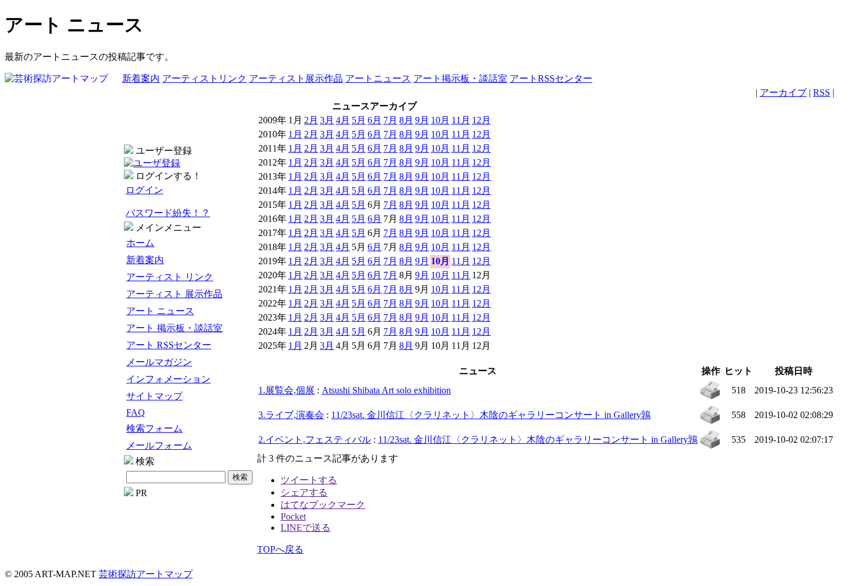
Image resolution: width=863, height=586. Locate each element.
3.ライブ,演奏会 (291, 415)
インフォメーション (168, 379)
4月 (343, 120)
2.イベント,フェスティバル (314, 439)
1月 (295, 134)
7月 (390, 120)
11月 (460, 120)
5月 (359, 120)
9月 (422, 120)
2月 (311, 120)
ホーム (140, 243)
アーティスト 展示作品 (174, 294)
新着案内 (141, 78)
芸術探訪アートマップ (146, 574)
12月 (481, 120)
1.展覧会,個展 (286, 390)
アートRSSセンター (551, 78)
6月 (375, 120)
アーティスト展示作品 (296, 78)
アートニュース (378, 78)
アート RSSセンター (168, 345)
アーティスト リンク (169, 277)
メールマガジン (159, 362)
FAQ (135, 412)
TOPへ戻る (280, 549)
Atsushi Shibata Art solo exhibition (386, 390)
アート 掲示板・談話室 (174, 328)
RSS (821, 92)
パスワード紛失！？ (168, 213)
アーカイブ (783, 92)
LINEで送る (306, 528)
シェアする (304, 492)
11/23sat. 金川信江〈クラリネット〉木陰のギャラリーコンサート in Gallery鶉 (490, 415)
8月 (406, 120)
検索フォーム (154, 428)
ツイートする (309, 480)
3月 (327, 120)
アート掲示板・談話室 (460, 78)
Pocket (293, 516)
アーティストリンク (204, 78)
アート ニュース (160, 311)
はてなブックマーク (323, 505)
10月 (440, 120)
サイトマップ (154, 396)
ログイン (144, 190)
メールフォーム (159, 445)
